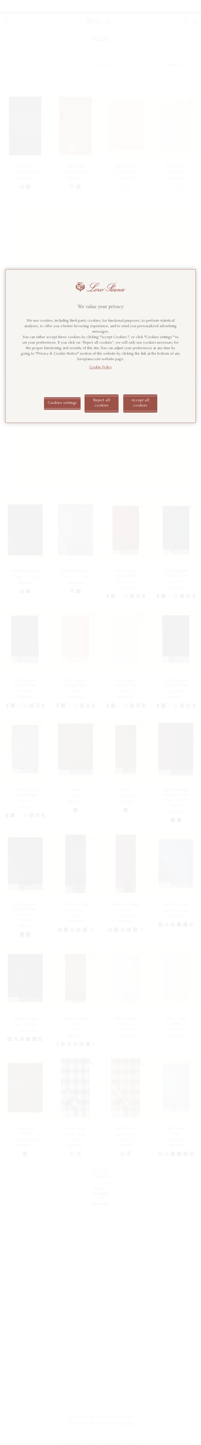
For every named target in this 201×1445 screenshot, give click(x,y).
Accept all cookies (140, 403)
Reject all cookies (101, 403)
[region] (100, 346)
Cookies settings (62, 403)
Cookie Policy (100, 368)
